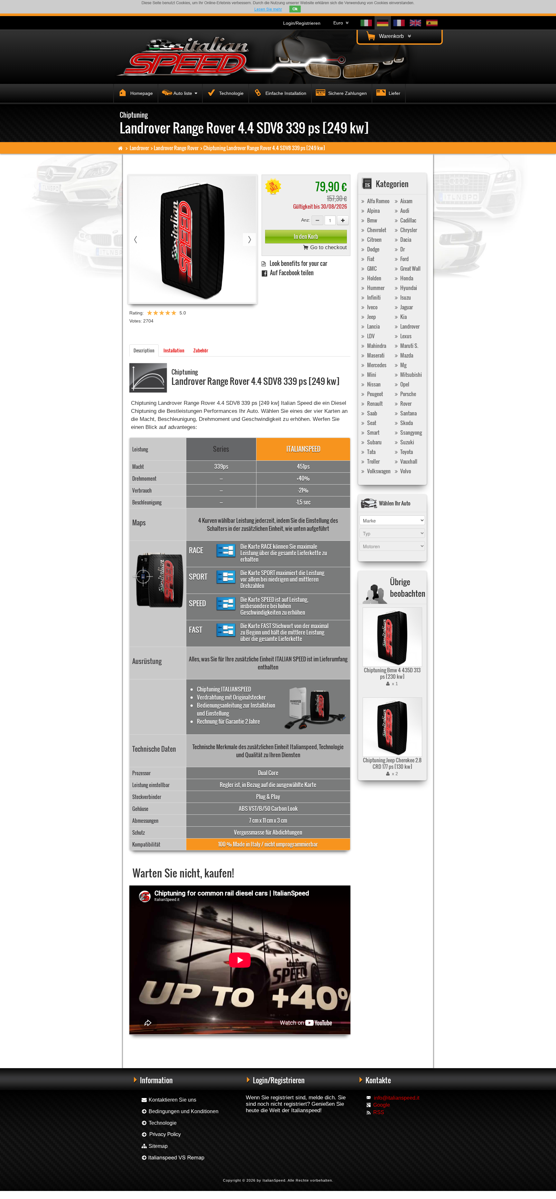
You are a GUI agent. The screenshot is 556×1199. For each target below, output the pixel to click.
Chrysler (408, 230)
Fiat (370, 259)
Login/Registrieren (301, 23)
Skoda (406, 423)
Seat (371, 423)
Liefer (393, 93)
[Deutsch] (383, 23)
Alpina (373, 210)
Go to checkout (328, 247)
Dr (402, 249)
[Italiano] (366, 23)
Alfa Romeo (377, 201)
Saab (371, 413)
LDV (370, 336)
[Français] (399, 23)
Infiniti (373, 297)
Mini (371, 374)
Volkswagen (378, 471)
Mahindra (376, 345)
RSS (378, 1112)
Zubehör (200, 350)
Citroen (374, 239)
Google (381, 1105)
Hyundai (408, 288)
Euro (339, 22)
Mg (402, 365)
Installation (173, 350)
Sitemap (157, 1146)
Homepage (141, 93)
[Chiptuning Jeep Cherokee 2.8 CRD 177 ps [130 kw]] (391, 727)
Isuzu (405, 297)
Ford (404, 259)
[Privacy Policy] (161, 1134)
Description (144, 350)
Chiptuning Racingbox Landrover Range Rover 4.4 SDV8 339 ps (177, 1045)
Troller (373, 461)
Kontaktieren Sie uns (171, 1100)
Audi (404, 210)
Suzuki (406, 442)
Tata (370, 452)
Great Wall (410, 268)
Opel (404, 384)
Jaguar (406, 307)
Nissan (373, 384)
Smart (372, 432)
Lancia (373, 326)
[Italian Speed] (188, 56)
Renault (374, 403)
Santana (408, 413)
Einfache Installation (285, 93)
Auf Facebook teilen (290, 272)
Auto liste (184, 93)
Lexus (405, 336)
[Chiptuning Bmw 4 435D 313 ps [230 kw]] (391, 637)
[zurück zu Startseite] (120, 148)
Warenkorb (393, 36)
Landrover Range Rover (176, 148)
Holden (373, 278)
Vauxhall (408, 461)
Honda (406, 278)
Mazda (406, 355)
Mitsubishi (410, 374)
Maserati (375, 355)
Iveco (371, 307)
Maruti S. (408, 345)
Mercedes (376, 365)
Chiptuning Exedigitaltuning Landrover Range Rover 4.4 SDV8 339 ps (279, 1045)
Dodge (372, 249)
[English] (415, 23)
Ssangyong (410, 432)
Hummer (375, 288)
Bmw (371, 220)
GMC (371, 268)
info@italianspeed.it (396, 1098)
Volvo (405, 471)
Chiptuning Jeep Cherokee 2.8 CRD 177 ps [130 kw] (392, 763)
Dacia (405, 239)
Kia (403, 316)
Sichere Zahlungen (347, 93)
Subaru (374, 442)
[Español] (432, 23)
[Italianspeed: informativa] (268, 9)
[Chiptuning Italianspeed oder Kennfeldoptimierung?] (172, 1157)
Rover (405, 403)
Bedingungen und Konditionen (182, 1111)
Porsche (407, 394)
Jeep (371, 316)
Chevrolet (376, 230)
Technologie (231, 93)
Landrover (139, 148)
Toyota (406, 452)
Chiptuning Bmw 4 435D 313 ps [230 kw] (392, 673)
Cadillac (407, 220)
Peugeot (374, 394)
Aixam (405, 201)
